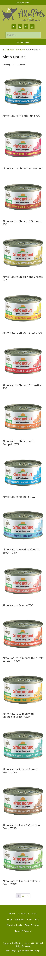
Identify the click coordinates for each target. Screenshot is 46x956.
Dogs (9, 919)
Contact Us (24, 913)
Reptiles (19, 919)
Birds (29, 919)
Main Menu (24, 42)
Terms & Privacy (23, 931)
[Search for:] (23, 34)
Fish (37, 919)
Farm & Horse (32, 925)
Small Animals (14, 925)
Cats (34, 913)
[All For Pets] (23, 13)
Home (12, 913)
